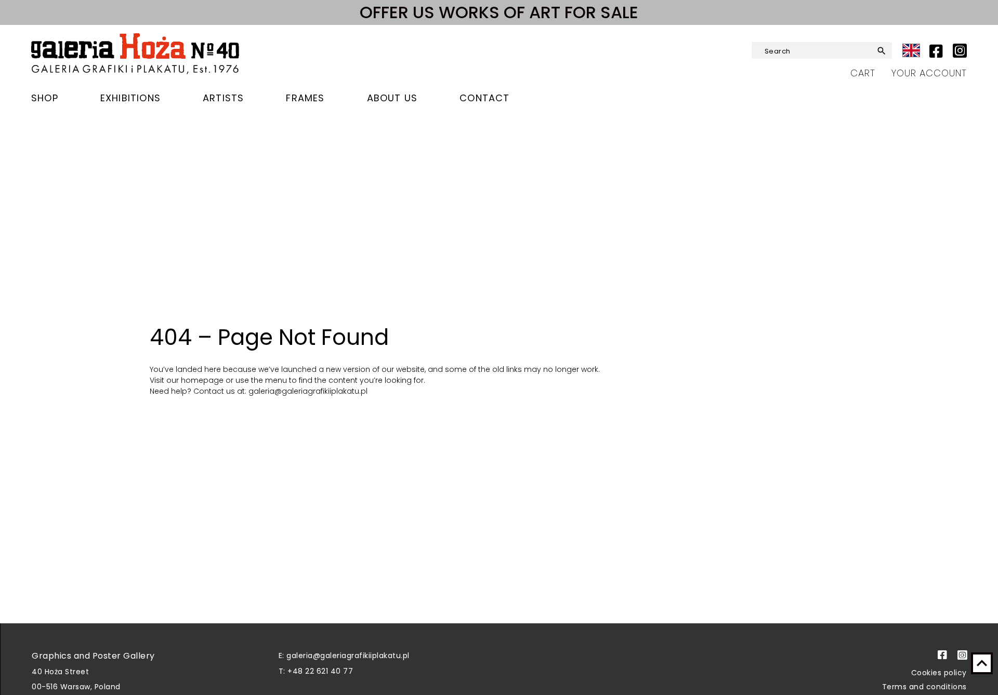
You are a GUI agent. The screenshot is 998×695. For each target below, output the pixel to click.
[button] (877, 51)
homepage (203, 380)
